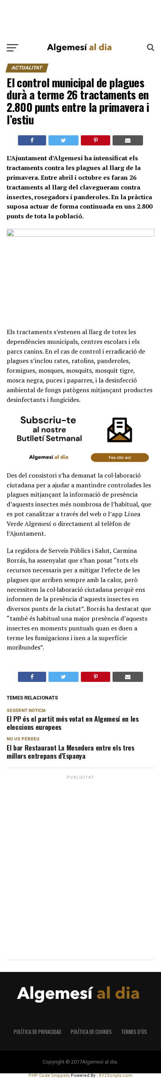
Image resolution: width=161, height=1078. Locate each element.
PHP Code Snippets (49, 1075)
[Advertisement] (80, 19)
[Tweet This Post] (63, 140)
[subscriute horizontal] (80, 465)
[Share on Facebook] (32, 140)
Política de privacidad (37, 1032)
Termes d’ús (134, 1032)
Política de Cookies (91, 1032)
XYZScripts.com (115, 1075)
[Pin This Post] (95, 140)
